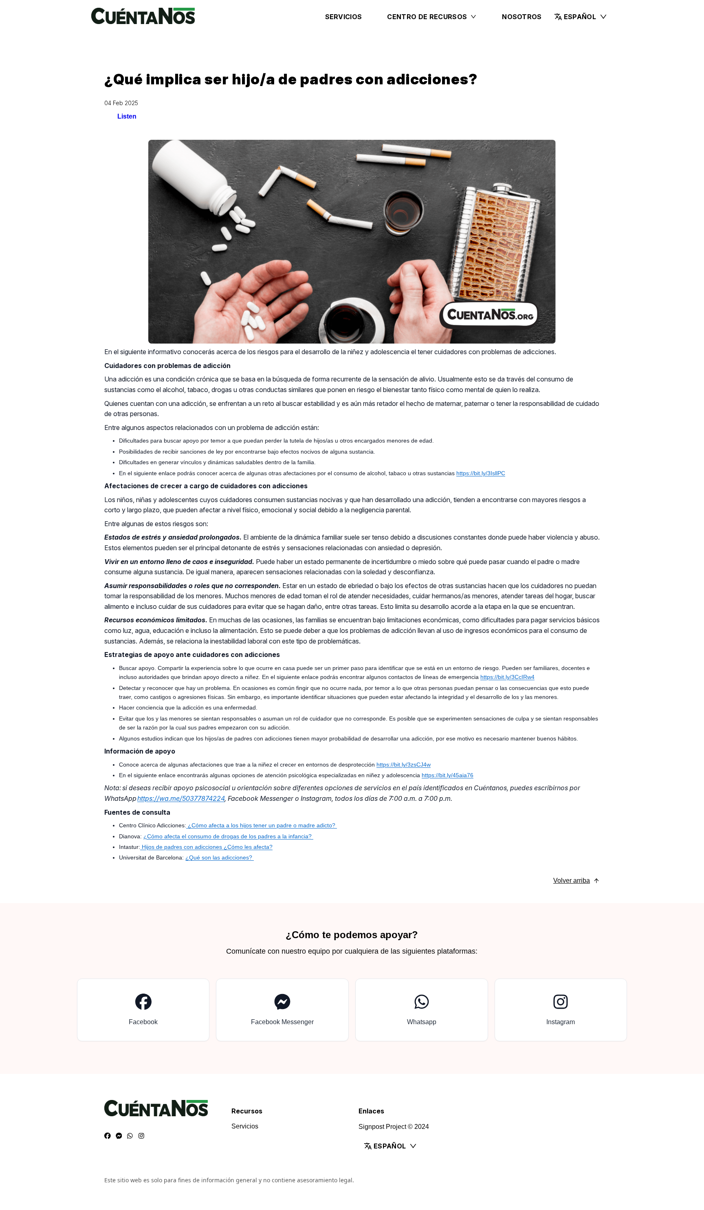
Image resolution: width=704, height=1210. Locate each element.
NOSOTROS (522, 17)
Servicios (343, 17)
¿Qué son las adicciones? (219, 857)
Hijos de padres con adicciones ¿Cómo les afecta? (206, 847)
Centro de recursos (427, 17)
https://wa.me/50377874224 (180, 798)
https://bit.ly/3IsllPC (480, 473)
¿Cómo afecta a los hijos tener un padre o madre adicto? (261, 825)
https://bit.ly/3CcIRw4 (507, 677)
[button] (581, 16)
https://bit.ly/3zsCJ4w (403, 764)
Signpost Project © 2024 (394, 1126)
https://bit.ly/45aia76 (447, 775)
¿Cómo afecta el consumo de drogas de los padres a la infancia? (228, 836)
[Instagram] (141, 1136)
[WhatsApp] (130, 1136)
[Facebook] (107, 1136)
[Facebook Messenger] (119, 1136)
